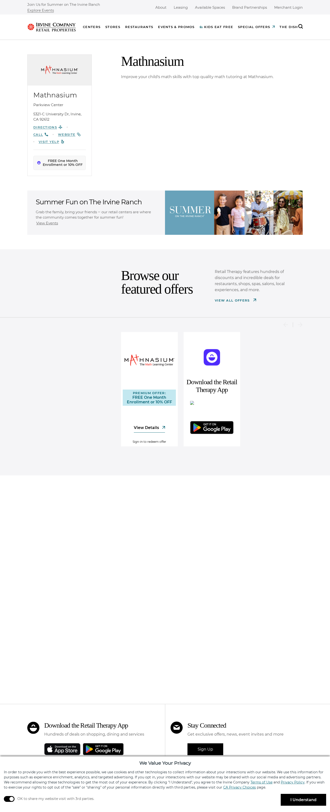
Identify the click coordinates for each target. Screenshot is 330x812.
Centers (91, 27)
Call (38, 134)
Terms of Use (262, 782)
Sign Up (205, 749)
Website (66, 134)
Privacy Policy (293, 782)
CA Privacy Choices (239, 787)
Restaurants (139, 27)
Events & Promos (176, 27)
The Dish (289, 27)
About (160, 7)
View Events (47, 223)
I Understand (303, 799)
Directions (45, 127)
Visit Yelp (49, 142)
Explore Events (40, 10)
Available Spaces (210, 7)
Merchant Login (288, 7)
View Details (147, 427)
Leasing (181, 7)
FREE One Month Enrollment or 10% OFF (63, 163)
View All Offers (233, 300)
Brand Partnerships (249, 7)
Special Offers (254, 27)
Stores (112, 27)
